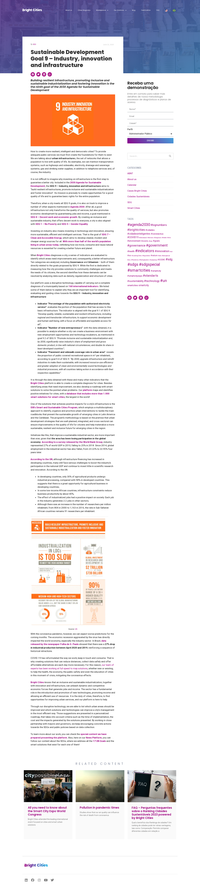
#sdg (169, 259)
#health (131, 251)
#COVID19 (133, 237)
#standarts (150, 275)
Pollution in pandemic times (99, 808)
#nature (154, 255)
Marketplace (101, 10)
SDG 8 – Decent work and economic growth (54, 217)
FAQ (157, 10)
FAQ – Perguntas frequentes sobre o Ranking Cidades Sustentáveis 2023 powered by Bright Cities (152, 813)
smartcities (132, 285)
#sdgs (132, 264)
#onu (129, 260)
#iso (129, 255)
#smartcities (138, 270)
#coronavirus (157, 234)
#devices (150, 238)
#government (157, 245)
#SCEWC (161, 260)
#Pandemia (135, 260)
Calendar (131, 185)
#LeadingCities (137, 256)
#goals (156, 241)
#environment (134, 241)
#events (144, 241)
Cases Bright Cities (137, 190)
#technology (152, 281)
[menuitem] (166, 10)
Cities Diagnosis (84, 10)
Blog (133, 10)
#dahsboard (143, 238)
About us (68, 10)
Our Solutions (119, 10)
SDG (34, 44)
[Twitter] (52, 880)
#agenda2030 (138, 224)
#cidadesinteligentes (138, 233)
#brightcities (136, 229)
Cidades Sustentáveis (138, 196)
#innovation (162, 251)
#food (150, 241)
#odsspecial (166, 256)
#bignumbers (159, 225)
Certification (146, 10)
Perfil (130, 129)
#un (163, 280)
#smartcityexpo (134, 276)
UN (76, 629)
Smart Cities (133, 208)
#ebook (164, 238)
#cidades (150, 230)
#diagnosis (157, 238)
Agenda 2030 (77, 206)
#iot (171, 251)
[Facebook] (32, 880)
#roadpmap (153, 260)
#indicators (144, 251)
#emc (169, 238)
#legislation (146, 256)
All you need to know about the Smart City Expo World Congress (47, 811)
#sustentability (135, 281)
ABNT (130, 173)
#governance (136, 245)
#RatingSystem (144, 260)
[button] (33, 74)
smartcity (144, 285)
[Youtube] (45, 880)
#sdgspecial (149, 264)
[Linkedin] (26, 880)
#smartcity (156, 271)
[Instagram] (39, 880)
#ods (159, 256)
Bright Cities (37, 383)
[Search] (170, 156)
